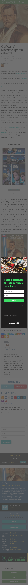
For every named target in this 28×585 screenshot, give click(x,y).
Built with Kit (14, 323)
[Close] (25, 259)
